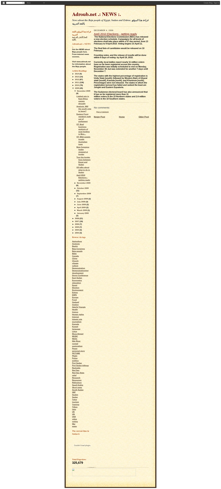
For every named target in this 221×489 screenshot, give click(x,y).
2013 (77, 77)
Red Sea (75, 370)
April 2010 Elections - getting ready (83, 177)
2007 (77, 221)
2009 (77, 88)
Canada (75, 256)
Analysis (76, 244)
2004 (77, 230)
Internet (75, 317)
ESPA (74, 295)
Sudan (75, 397)
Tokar (74, 400)
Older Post (144, 117)
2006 (77, 224)
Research (76, 378)
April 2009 (81, 207)
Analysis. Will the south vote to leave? (83, 109)
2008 (77, 218)
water (74, 426)
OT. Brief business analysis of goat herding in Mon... (83, 129)
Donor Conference (80, 275)
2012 (77, 80)
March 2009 (82, 210)
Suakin (75, 395)
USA (74, 417)
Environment (77, 290)
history (75, 312)
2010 (77, 85)
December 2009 (83, 91)
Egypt (74, 285)
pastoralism (77, 346)
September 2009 (84, 194)
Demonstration (78, 268)
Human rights (78, 314)
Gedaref (75, 302)
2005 (77, 227)
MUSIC (75, 336)
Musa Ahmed (77, 334)
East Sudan (77, 278)
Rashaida (76, 368)
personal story (78, 351)
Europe (75, 297)
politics (75, 361)
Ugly (74, 409)
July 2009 (81, 202)
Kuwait (75, 327)
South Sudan (78, 390)
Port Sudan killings (80, 366)
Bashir (75, 246)
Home (122, 117)
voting (75, 422)
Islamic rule (77, 319)
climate (75, 263)
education (76, 283)
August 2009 (83, 199)
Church (75, 261)
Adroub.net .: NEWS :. (96, 14)
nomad (75, 344)
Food (74, 300)
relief (74, 375)
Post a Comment (102, 112)
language (76, 329)
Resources (76, 380)
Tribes (75, 407)
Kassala (75, 324)
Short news (77, 387)
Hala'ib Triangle (79, 307)
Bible (74, 254)
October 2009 (83, 188)
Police (75, 358)
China (74, 258)
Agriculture (77, 241)
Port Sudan (77, 363)
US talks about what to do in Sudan (83, 169)
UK (73, 412)
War (73, 424)
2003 (77, 233)
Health (75, 310)
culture (75, 266)
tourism (75, 402)
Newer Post (99, 117)
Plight (74, 356)
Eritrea (75, 293)
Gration (75, 305)
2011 (77, 82)
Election (75, 288)
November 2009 (83, 183)
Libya (74, 331)
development (78, 273)
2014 (77, 74)
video (74, 419)
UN (73, 414)
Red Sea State (78, 373)
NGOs (74, 339)
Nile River (76, 341)
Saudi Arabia (77, 385)
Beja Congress (78, 249)
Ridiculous (77, 383)
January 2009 (83, 213)
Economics (77, 280)
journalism (76, 322)
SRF (74, 392)
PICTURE (76, 353)
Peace (74, 349)
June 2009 (81, 205)
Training (75, 405)
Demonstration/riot (80, 271)
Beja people (77, 251)
